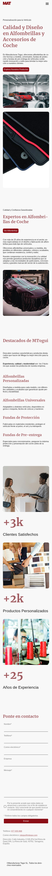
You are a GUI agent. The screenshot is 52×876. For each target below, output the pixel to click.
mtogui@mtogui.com (28, 835)
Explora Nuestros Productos (16, 69)
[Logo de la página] (14, 3)
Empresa (8, 759)
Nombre (7, 724)
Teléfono (8, 736)
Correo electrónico (12, 747)
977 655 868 (16, 831)
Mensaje (8, 770)
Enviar (26, 821)
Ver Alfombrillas (10, 231)
